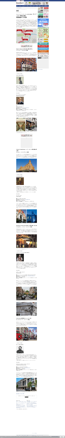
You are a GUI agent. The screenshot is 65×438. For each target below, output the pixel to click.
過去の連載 (33, 435)
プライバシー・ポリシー (55, 436)
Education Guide (43, 51)
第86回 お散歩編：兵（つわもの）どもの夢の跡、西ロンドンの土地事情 (32, 401)
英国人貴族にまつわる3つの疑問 (20, 393)
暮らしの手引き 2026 (43, 46)
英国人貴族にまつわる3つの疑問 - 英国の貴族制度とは (32, 403)
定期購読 (27, 435)
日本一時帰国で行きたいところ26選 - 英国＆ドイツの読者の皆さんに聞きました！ (21, 407)
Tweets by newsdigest (40, 69)
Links (42, 435)
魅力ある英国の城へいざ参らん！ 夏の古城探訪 (20, 405)
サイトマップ (30, 435)
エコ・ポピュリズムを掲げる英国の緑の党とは (20, 406)
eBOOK (19, 435)
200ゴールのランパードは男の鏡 (30, 404)
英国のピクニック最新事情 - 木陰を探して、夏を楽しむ (21, 401)
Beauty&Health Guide (43, 49)
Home (16, 9)
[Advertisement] (26, 143)
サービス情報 (22, 435)
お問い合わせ (25, 435)
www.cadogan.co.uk (27, 199)
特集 (18, 9)
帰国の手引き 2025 (43, 44)
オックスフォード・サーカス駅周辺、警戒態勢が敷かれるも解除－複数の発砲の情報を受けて (32, 406)
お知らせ (17, 435)
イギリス (18, 0)
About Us (35, 435)
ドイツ (22, 0)
